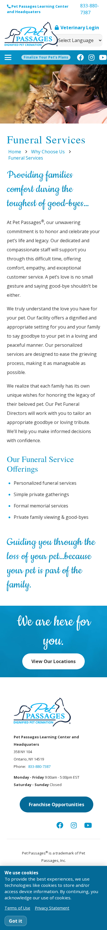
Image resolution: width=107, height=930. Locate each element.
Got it (15, 921)
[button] (8, 57)
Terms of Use (17, 908)
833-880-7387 (39, 766)
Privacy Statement (52, 908)
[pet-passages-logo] (31, 35)
